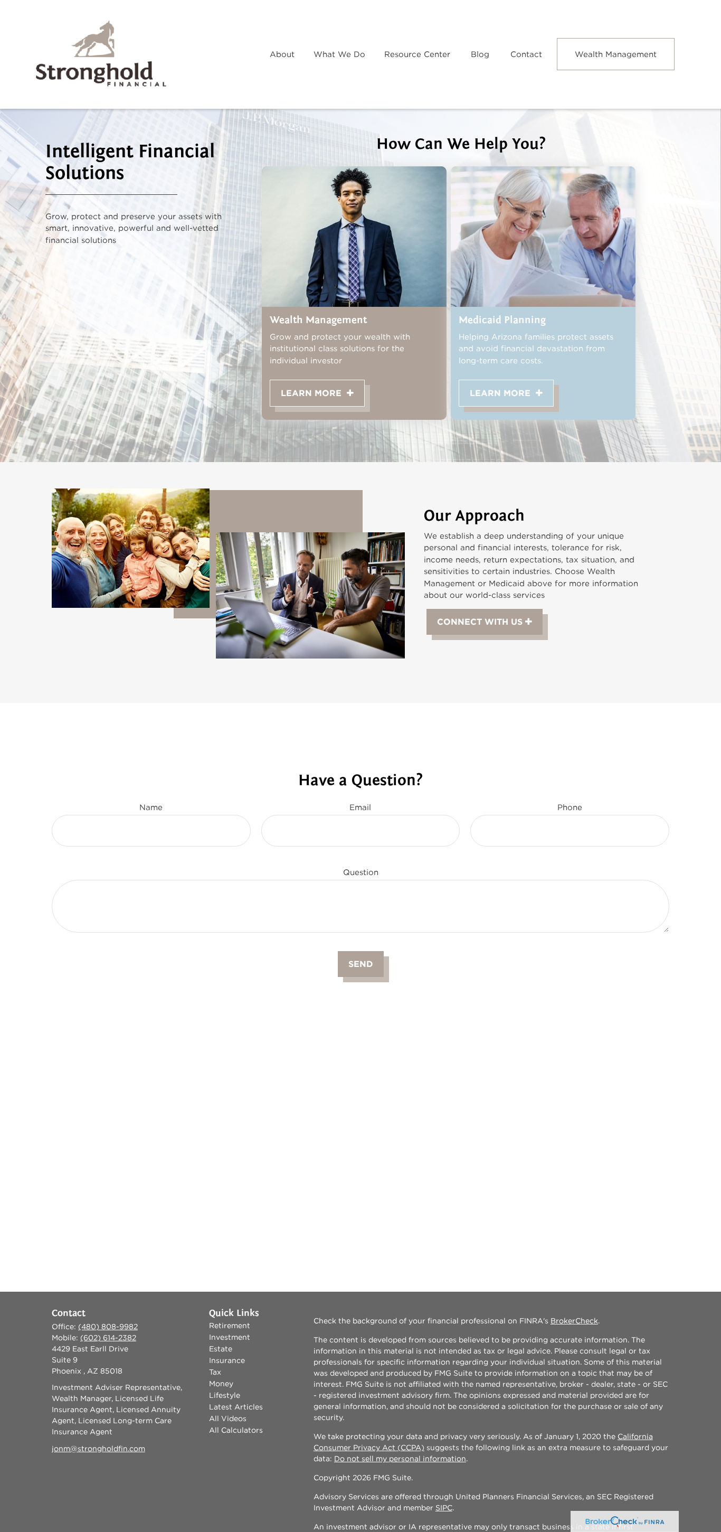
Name (151, 807)
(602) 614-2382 (108, 1337)
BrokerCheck (574, 1321)
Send (360, 964)
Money (221, 1383)
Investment (229, 1337)
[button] (282, 54)
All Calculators (236, 1430)
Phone (569, 807)
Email (360, 807)
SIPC (443, 1507)
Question (360, 872)
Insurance (227, 1360)
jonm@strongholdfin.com (98, 1448)
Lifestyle (224, 1395)
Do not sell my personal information (400, 1458)
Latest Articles (236, 1407)
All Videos (227, 1418)
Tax (215, 1372)
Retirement (229, 1325)
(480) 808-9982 (108, 1326)
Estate (220, 1349)
